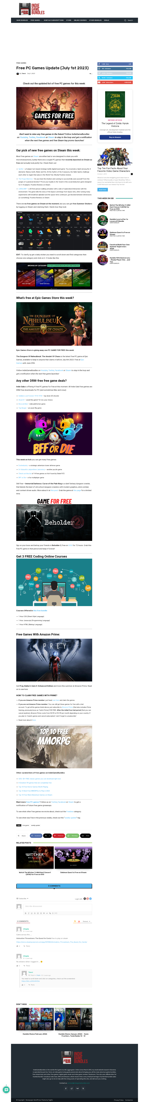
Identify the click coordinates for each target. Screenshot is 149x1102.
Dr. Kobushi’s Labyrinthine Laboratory (32, 469)
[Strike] (34, 913)
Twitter (32, 137)
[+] (56, 913)
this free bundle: (40, 610)
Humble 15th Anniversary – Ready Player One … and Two (120, 260)
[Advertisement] (92, 9)
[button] (128, 20)
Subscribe (127, 82)
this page (77, 490)
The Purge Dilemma (26, 179)
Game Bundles (114, 222)
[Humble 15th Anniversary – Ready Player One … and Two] (102, 260)
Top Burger (22, 408)
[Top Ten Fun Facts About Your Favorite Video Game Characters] (115, 157)
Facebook (40, 137)
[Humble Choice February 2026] (35, 1019)
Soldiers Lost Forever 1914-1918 (30, 396)
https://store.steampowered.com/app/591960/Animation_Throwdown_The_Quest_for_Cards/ (51, 942)
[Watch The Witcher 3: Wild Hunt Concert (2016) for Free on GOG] (35, 857)
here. (34, 720)
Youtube (24, 137)
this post (54, 490)
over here (55, 700)
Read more (102, 189)
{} (53, 913)
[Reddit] (71, 1088)
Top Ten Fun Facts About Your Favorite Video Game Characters (113, 169)
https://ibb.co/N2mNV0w (31, 981)
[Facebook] (66, 1088)
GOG (70, 545)
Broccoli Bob (23, 404)
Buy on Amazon (115, 137)
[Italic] (28, 913)
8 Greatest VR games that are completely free (35, 783)
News (99, 164)
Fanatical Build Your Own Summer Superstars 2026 (120, 247)
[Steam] (77, 1088)
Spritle (21, 169)
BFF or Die (22, 478)
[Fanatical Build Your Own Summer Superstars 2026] (102, 247)
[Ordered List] (37, 913)
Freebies (69, 811)
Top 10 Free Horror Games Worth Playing (33, 787)
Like (130, 64)
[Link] (50, 913)
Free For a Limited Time (117, 210)
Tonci (24, 73)
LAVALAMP (23, 189)
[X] (83, 1088)
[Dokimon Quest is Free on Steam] (73, 857)
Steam (51, 137)
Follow (128, 68)
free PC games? (33, 802)
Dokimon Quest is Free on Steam (73, 872)
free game (26, 825)
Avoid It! (21, 400)
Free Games (21, 63)
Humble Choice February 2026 (35, 1034)
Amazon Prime (67, 707)
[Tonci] (18, 73)
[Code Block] (47, 913)
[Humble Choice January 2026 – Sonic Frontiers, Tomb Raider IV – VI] (73, 1019)
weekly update (70, 818)
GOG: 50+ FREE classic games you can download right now (40, 779)
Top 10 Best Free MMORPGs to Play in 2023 (34, 791)
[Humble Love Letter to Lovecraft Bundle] (102, 220)
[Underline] (31, 913)
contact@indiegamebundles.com (79, 1083)
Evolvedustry (23, 465)
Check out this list (25, 474)
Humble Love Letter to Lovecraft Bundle (119, 220)
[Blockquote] (43, 913)
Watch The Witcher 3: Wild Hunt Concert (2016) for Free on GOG (35, 873)
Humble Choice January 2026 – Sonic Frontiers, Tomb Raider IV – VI (73, 1035)
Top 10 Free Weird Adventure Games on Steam (35, 795)
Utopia (38, 975)
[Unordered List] (40, 913)
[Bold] (25, 913)
